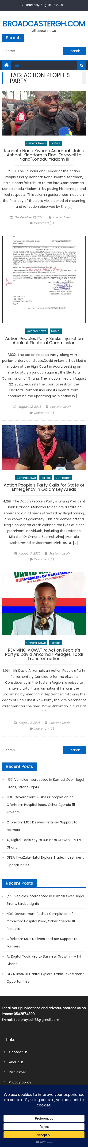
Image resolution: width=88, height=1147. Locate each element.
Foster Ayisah (63, 217)
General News (36, 143)
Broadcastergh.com (44, 23)
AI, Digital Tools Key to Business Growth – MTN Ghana (44, 844)
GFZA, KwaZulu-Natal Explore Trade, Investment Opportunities (45, 861)
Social (55, 331)
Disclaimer (17, 1072)
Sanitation (63, 478)
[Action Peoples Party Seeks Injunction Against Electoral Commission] (44, 279)
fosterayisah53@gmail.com (36, 1019)
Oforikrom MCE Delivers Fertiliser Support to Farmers (42, 826)
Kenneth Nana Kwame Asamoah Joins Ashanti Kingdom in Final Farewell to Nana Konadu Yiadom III (44, 155)
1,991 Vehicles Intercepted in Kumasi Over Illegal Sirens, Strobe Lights (45, 783)
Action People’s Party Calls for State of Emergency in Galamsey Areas (44, 487)
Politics (56, 143)
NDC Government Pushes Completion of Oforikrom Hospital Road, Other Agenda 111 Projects (41, 805)
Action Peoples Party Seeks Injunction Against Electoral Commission (44, 341)
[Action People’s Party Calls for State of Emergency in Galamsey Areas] (44, 447)
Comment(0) (44, 223)
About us (16, 1062)
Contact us (18, 1052)
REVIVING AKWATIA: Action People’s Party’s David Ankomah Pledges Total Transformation (44, 654)
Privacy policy (20, 1082)
